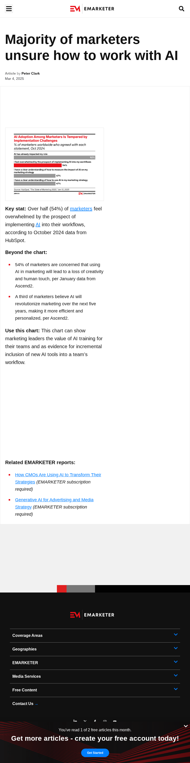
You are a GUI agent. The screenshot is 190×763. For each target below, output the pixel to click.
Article (10, 73)
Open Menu (8, 9)
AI (38, 224)
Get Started (95, 753)
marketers (81, 208)
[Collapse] (186, 726)
